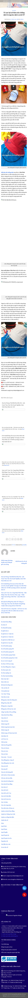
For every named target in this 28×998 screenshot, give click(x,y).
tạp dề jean (4, 829)
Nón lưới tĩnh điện (6, 796)
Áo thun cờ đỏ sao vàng (7, 664)
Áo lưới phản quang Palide (8, 655)
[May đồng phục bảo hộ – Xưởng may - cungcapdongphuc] (14, 5)
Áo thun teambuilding (7, 676)
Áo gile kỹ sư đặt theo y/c (8, 640)
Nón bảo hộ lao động (6, 784)
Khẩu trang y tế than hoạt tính (9, 733)
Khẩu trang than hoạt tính (8, 727)
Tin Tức (14, 10)
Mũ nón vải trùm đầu (6, 778)
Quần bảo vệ (4, 820)
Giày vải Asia (4, 721)
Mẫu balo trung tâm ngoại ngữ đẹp (10, 952)
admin (21, 19)
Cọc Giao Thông (5, 694)
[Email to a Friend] (15, 539)
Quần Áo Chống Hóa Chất (8, 814)
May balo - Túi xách (6, 757)
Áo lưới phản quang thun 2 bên (9, 658)
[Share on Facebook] (9, 539)
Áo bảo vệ (4, 624)
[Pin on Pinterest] (18, 539)
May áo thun (4, 754)
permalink (24, 544)
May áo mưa (4, 751)
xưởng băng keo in (15, 996)
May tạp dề (4, 769)
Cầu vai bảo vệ (5, 688)
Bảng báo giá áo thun (6, 947)
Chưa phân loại (5, 691)
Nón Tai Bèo (4, 802)
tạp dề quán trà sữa (6, 838)
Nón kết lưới (4, 790)
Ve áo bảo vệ (4, 847)
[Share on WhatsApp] (7, 539)
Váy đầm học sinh (5, 844)
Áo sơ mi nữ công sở (6, 661)
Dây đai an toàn (5, 697)
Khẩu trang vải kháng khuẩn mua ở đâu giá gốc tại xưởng (6, 562)
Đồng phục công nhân (7, 706)
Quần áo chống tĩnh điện (7, 817)
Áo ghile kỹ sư (5, 630)
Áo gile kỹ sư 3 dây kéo (7, 636)
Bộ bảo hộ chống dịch (7, 685)
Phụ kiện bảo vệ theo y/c (7, 808)
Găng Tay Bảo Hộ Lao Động (8, 712)
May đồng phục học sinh (7, 763)
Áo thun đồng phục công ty (8, 667)
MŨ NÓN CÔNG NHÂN (8, 775)
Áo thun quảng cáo (6, 673)
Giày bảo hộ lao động (6, 715)
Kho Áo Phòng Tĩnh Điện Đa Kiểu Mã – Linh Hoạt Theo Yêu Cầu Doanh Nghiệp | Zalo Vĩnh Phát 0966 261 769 (13, 578)
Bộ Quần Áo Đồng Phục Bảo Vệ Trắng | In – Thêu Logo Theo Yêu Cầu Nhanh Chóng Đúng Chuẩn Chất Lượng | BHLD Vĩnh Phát (13, 603)
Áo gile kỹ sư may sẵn (7, 642)
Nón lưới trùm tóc (6, 799)
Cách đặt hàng (5, 944)
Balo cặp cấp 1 (5, 679)
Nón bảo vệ (4, 787)
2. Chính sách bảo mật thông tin (9, 936)
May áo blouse (5, 748)
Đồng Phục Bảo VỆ (6, 703)
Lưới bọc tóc (4, 739)
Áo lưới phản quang (6, 646)
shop (2, 823)
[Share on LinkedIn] (21, 539)
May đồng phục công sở (7, 760)
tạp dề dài (4, 826)
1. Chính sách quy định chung (8, 934)
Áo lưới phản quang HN (7, 652)
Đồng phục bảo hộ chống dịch (9, 700)
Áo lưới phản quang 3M (7, 648)
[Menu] (2, 5)
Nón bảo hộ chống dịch (7, 781)
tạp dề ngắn (4, 832)
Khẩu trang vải (5, 730)
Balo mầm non (5, 682)
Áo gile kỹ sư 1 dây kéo (7, 633)
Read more (6, 465)
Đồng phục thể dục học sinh (8, 709)
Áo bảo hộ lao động (6, 621)
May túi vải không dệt (7, 772)
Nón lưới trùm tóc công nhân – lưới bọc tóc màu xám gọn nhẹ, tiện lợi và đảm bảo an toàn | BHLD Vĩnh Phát (14, 610)
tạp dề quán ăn (5, 835)
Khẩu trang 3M (5, 724)
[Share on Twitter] (12, 539)
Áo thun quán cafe (6, 670)
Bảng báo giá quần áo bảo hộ (9, 949)
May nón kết (4, 766)
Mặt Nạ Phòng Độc (6, 745)
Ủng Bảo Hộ (4, 841)
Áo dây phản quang (6, 627)
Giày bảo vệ (4, 718)
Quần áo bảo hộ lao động (7, 811)
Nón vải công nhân (6, 805)
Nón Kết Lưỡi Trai (6, 793)
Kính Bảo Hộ (4, 736)
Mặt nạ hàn (4, 742)
